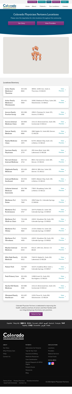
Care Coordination (31, 359)
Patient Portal (56, 1)
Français (58, 323)
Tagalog (24, 325)
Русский (35, 323)
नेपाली (63, 323)
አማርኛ (41, 323)
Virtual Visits (52, 356)
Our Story (21, 23)
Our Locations (54, 6)
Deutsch (51, 323)
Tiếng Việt (16, 323)
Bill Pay (48, 1)
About (34, 6)
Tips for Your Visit (31, 351)
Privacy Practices (19, 381)
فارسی (43, 325)
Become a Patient (32, 1)
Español (9, 323)
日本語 (30, 325)
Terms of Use (7, 381)
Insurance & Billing (32, 354)
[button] (37, 48)
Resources (29, 370)
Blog (27, 373)
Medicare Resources (32, 356)
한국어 (29, 323)
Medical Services (53, 354)
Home (27, 6)
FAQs (5, 354)
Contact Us (6, 356)
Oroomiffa (36, 325)
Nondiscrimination (33, 381)
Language (64, 1)
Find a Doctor (42, 1)
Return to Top (36, 314)
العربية (46, 323)
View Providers (50, 23)
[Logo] (12, 6)
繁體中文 (23, 323)
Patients (43, 6)
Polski (48, 325)
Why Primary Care (9, 351)
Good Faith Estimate (10, 383)
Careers (65, 6)
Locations (51, 348)
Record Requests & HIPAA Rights (34, 363)
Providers (51, 351)
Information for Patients (33, 348)
